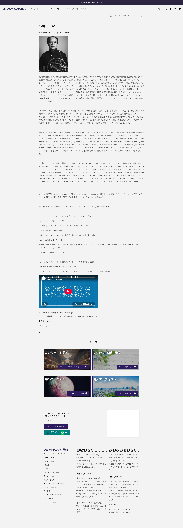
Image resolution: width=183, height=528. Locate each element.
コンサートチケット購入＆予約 (54, 454)
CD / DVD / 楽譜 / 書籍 (51, 472)
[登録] (67, 420)
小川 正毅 (139, 16)
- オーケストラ (49, 458)
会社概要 (47, 491)
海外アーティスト (50, 476)
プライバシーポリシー (51, 502)
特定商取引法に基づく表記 (53, 495)
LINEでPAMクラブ (53, 433)
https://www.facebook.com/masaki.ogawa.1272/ (78, 316)
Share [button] (43, 333)
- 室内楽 (46, 465)
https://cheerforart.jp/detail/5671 (51, 221)
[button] (39, 9)
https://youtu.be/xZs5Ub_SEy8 (50, 240)
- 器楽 (46, 469)
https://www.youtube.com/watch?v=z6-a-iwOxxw (57, 267)
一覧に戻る (93, 342)
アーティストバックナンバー (54, 484)
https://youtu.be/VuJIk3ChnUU (50, 230)
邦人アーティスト (128, 16)
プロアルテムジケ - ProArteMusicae (94, 527)
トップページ (116, 16)
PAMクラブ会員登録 (54, 427)
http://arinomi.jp (66, 312)
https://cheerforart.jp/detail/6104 (51, 252)
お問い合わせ (48, 499)
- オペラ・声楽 (49, 461)
